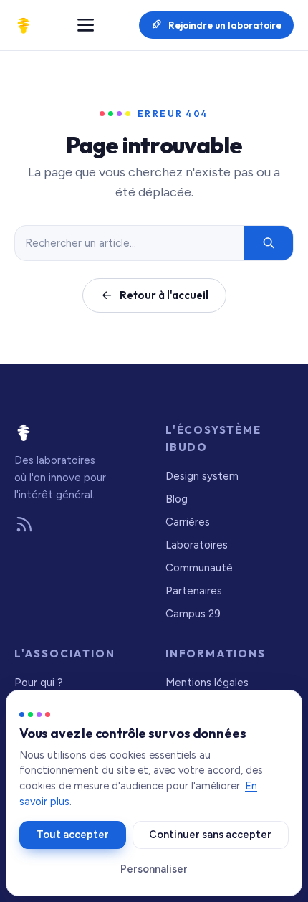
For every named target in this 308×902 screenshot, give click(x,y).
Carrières (187, 522)
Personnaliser (154, 869)
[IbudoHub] (23, 25)
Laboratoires (196, 544)
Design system (202, 476)
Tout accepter (73, 834)
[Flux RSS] (24, 525)
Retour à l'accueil (164, 295)
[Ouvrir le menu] (86, 25)
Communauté (199, 567)
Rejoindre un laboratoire (224, 25)
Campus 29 (193, 613)
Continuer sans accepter (210, 834)
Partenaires (193, 590)
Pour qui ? (38, 682)
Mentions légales (207, 682)
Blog (176, 499)
